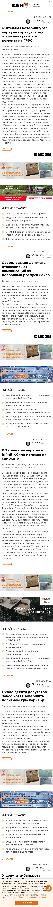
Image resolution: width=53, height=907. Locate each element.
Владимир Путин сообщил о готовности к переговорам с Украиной (27, 219)
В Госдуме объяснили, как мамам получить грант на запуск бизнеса (27, 425)
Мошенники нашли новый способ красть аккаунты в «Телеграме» (26, 404)
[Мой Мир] (46, 154)
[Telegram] (42, 154)
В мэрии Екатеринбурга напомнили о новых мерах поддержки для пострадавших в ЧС (28, 829)
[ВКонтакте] (35, 154)
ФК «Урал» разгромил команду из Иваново (28, 239)
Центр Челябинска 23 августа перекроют (27, 214)
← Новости (8, 12)
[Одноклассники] (39, 154)
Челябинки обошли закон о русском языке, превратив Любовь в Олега (28, 397)
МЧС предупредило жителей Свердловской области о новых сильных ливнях (28, 418)
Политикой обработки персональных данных (27, 897)
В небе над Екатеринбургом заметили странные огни (25, 645)
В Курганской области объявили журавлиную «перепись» (22, 652)
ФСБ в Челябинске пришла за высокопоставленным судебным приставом (28, 411)
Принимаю (26, 903)
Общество (7, 149)
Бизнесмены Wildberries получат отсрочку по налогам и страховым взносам (27, 226)
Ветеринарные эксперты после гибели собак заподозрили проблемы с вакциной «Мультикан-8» (27, 637)
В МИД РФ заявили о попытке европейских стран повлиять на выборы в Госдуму (28, 233)
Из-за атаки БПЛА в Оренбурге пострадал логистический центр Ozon (28, 850)
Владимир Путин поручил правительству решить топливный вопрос (27, 843)
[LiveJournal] (49, 154)
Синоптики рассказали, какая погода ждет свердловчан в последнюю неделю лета (27, 667)
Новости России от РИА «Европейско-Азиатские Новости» (20, 5)
